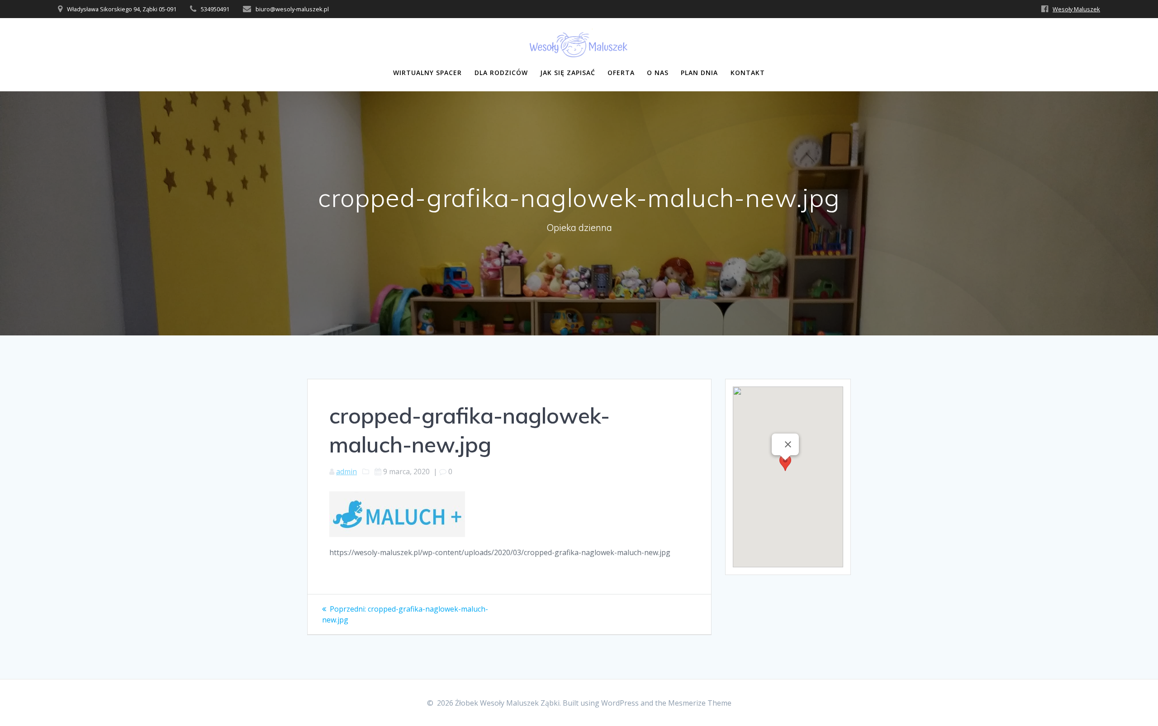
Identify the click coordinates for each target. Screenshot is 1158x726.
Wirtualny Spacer (427, 72)
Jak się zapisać (567, 72)
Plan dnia (699, 72)
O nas (658, 72)
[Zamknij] (788, 444)
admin (346, 471)
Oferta (621, 72)
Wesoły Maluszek (1076, 9)
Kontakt (748, 72)
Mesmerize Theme (699, 703)
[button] (785, 468)
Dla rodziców (501, 72)
